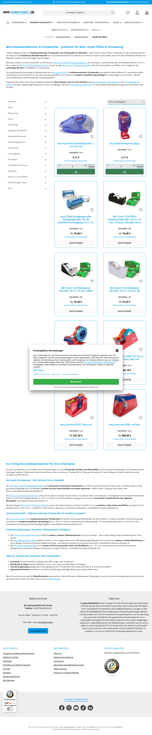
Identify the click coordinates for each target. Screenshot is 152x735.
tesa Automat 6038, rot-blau (124, 424)
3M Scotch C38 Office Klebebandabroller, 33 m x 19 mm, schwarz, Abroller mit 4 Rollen (124, 219)
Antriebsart (12, 159)
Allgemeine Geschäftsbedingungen (69, 665)
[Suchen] (112, 13)
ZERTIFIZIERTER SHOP (119, 2)
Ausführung (13, 124)
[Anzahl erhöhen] (85, 165)
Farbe (10, 119)
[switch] (10, 709)
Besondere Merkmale (17, 136)
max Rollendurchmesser (18, 165)
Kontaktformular (53, 579)
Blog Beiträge (9, 680)
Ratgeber (7, 672)
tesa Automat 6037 (59, 72)
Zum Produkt (76, 242)
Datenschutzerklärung (63, 657)
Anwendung (13, 148)
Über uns (58, 653)
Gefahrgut (12, 171)
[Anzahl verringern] (59, 165)
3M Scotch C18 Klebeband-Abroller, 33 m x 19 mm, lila (124, 290)
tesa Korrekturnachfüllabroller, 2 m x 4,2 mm (75, 145)
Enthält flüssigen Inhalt (17, 182)
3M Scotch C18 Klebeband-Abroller (76, 65)
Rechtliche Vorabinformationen (17, 665)
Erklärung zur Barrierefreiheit (66, 672)
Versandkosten (69, 727)
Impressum (59, 661)
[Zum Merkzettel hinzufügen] (92, 137)
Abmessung (13, 113)
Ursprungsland (14, 153)
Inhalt (10, 107)
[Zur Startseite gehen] (19, 13)
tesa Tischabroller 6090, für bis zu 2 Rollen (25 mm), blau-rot (124, 358)
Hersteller (12, 101)
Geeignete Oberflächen (17, 130)
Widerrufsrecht (60, 669)
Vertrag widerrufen (38, 631)
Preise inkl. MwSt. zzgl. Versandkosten (75, 161)
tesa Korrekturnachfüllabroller (107, 82)
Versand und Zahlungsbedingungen (18, 653)
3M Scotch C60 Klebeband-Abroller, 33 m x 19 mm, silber (76, 290)
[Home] (7, 22)
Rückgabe (7, 661)
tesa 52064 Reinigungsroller (81, 84)
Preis (10, 188)
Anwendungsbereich (16, 142)
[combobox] (76, 13)
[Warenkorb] (146, 13)
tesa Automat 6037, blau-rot (76, 424)
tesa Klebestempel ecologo (125, 143)
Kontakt (6, 669)
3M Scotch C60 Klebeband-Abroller (34, 65)
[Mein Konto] (137, 13)
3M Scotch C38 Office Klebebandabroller (70, 62)
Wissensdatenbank (11, 676)
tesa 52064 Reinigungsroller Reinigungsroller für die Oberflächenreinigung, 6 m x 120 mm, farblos (76, 219)
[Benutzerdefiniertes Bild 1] (111, 667)
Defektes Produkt (10, 657)
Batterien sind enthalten (18, 176)
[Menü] (15, 691)
